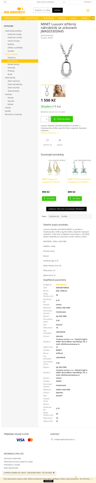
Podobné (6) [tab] (54, 216)
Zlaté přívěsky (13, 91)
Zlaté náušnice (14, 81)
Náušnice (12, 57)
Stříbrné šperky (11, 54)
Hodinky (8, 94)
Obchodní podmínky (45, 2)
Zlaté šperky (10, 77)
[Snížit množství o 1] (49, 120)
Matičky (11, 44)
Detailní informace (48, 133)
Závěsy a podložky (15, 47)
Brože (10, 74)
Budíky (8, 111)
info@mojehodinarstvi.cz (64, 439)
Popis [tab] (44, 216)
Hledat (57, 10)
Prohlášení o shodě (12, 465)
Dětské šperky (13, 64)
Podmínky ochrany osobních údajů (18, 461)
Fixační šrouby (14, 41)
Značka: (47, 38)
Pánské (11, 97)
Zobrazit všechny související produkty (66, 209)
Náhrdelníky (13, 61)
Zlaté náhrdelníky (15, 84)
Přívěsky (11, 71)
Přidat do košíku (63, 119)
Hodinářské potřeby (13, 31)
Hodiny (8, 107)
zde (91, 479)
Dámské (11, 101)
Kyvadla (11, 51)
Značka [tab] (64, 216)
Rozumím (48, 481)
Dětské (10, 104)
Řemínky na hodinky (13, 114)
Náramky (11, 67)
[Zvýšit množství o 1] (49, 117)
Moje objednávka (11, 468)
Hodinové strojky (15, 34)
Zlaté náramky (14, 87)
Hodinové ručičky (15, 37)
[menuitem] (12, 18)
